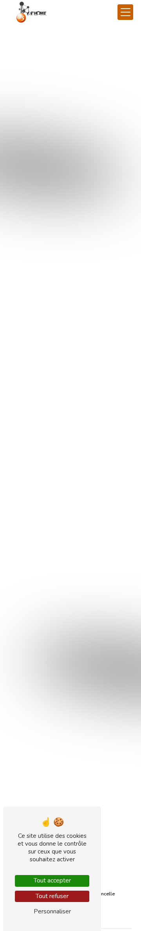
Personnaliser (52, 911)
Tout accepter (52, 880)
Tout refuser (52, 896)
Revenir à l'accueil (70, 205)
